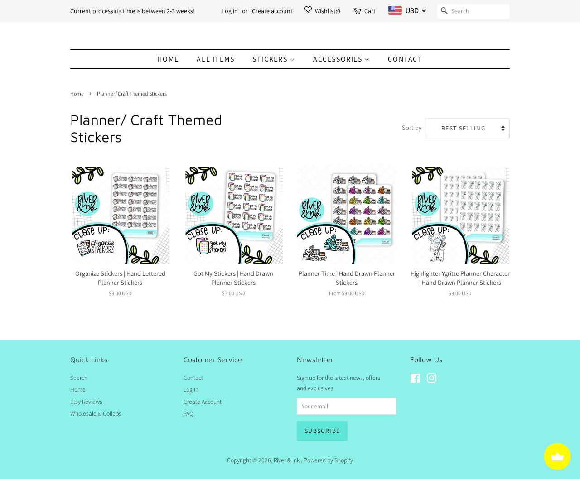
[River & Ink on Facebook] (415, 380)
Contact (405, 59)
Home (168, 59)
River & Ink (287, 460)
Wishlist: (327, 11)
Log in (230, 11)
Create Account (203, 402)
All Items (215, 59)
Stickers (270, 59)
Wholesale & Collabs (95, 413)
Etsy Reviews (86, 402)
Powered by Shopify (328, 460)
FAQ (188, 413)
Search (78, 378)
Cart (370, 11)
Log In (191, 389)
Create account (272, 11)
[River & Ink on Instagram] (431, 380)
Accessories (338, 59)
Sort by (411, 127)
